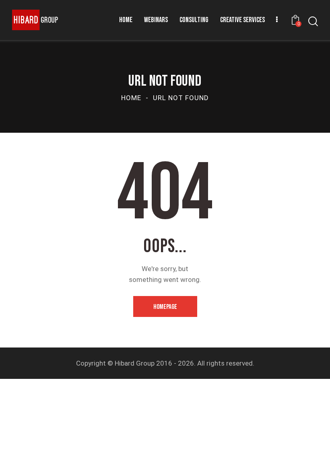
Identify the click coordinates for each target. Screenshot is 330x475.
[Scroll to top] (315, 460)
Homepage (165, 307)
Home (131, 98)
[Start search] (313, 21)
